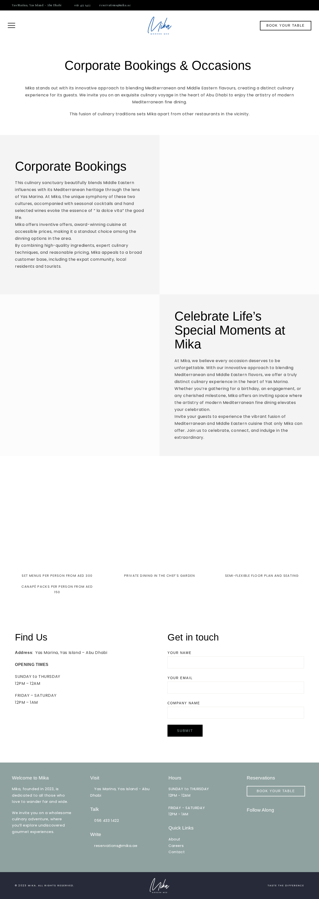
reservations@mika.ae (115, 5)
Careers (176, 845)
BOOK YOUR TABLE (276, 791)
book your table (285, 25)
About (174, 839)
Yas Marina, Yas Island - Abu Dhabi (36, 5)
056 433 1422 (82, 5)
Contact (176, 851)
